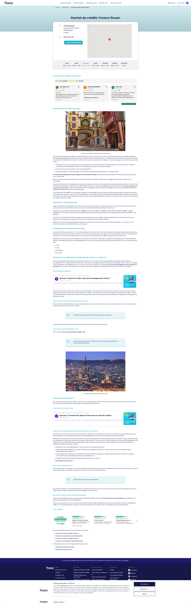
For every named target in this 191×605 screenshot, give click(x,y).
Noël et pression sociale (99, 577)
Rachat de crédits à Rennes (64, 549)
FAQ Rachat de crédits (116, 572)
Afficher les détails (58, 602)
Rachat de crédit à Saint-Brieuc (65, 547)
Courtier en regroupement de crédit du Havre (69, 536)
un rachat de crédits (62, 158)
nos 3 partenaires (63, 585)
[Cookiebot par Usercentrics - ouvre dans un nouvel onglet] (43, 602)
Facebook (134, 570)
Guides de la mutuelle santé (81, 580)
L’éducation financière (98, 580)
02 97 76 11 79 (68, 37)
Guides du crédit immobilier (81, 572)
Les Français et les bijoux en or (100, 573)
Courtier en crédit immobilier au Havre (67, 538)
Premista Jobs (59, 575)
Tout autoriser (144, 584)
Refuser (145, 593)
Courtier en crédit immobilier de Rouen (67, 533)
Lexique (112, 570)
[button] (137, 93)
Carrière (57, 572)
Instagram (134, 576)
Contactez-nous (60, 578)
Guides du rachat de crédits (81, 570)
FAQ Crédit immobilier (116, 575)
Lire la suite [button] (58, 99)
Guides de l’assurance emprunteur (79, 576)
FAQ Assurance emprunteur (114, 579)
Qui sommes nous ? (61, 570)
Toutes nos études (97, 570)
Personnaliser (143, 589)
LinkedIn (133, 573)
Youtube (133, 579)
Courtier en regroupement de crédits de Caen (69, 541)
